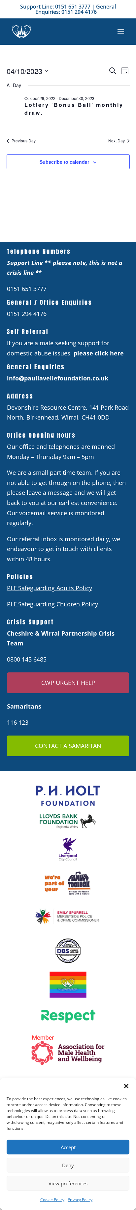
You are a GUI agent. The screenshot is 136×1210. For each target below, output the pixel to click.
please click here (99, 353)
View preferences (68, 1183)
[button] (126, 1086)
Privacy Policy (80, 1199)
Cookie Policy (52, 1199)
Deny (68, 1165)
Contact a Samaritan (68, 746)
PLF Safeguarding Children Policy (52, 604)
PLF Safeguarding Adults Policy (49, 588)
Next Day (116, 140)
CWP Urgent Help (68, 683)
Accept (68, 1147)
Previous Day (24, 140)
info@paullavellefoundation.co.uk (57, 378)
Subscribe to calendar (64, 161)
